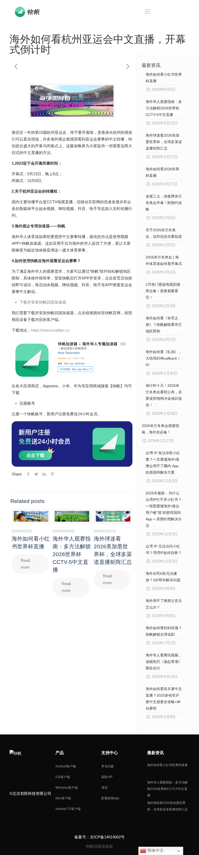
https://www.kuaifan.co (50, 330)
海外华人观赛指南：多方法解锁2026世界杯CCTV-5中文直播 (72, 554)
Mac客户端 (63, 798)
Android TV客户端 (68, 809)
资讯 (104, 787)
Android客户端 (65, 766)
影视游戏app (110, 798)
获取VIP (106, 777)
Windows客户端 (66, 787)
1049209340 (25, 771)
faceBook (48, 771)
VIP (174, 11)
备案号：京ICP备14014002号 (99, 837)
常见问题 (107, 766)
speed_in (14, 771)
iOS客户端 (62, 777)
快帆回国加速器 (99, 846)
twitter (36, 771)
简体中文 (155, 850)
